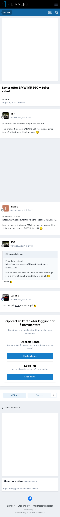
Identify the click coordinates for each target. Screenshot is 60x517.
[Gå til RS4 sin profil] (5, 115)
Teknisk (21, 102)
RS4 (7, 99)
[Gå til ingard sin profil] (5, 208)
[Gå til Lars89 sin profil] (5, 297)
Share (15, 395)
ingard (14, 206)
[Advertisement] (30, 49)
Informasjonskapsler (43, 505)
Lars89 (14, 295)
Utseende (23, 505)
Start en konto (30, 356)
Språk (10, 505)
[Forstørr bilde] (37, 132)
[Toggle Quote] (7, 254)
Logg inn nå (30, 376)
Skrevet (21, 117)
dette (17, 305)
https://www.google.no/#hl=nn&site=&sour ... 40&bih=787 (30, 219)
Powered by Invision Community (30, 512)
